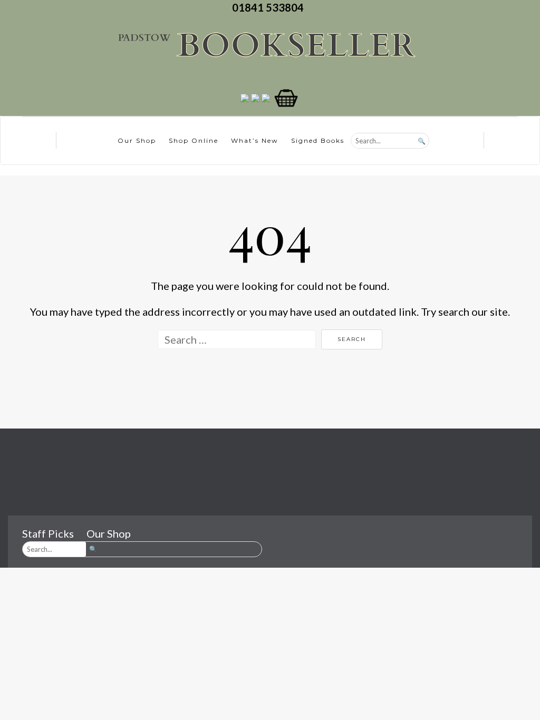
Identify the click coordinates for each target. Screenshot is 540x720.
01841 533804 (270, 7)
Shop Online (193, 140)
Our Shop (137, 140)
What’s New (254, 140)
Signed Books (317, 140)
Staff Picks (48, 533)
